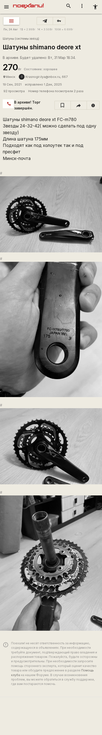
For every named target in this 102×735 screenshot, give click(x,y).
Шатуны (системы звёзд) (21, 38)
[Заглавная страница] (28, 3)
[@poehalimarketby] (45, 21)
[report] (93, 105)
